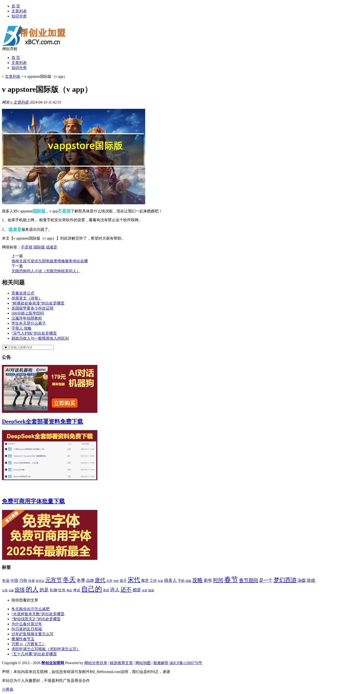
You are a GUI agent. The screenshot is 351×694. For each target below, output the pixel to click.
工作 (153, 581)
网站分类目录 (95, 663)
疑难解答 (161, 663)
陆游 (151, 590)
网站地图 (143, 663)
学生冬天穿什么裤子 (28, 323)
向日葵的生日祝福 (26, 629)
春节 (231, 579)
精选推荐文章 (121, 663)
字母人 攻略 (21, 328)
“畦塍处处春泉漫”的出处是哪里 (37, 303)
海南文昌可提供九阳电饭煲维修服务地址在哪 (49, 261)
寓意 (145, 580)
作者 (31, 581)
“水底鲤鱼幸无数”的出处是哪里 (37, 614)
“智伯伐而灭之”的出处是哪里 (36, 619)
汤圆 (302, 580)
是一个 (266, 580)
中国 (14, 580)
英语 (106, 590)
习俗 (23, 580)
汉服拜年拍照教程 (26, 318)
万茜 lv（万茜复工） (28, 644)
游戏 (311, 580)
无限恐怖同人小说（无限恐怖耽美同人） (45, 271)
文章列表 (19, 11)
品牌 (90, 580)
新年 (208, 580)
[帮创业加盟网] (37, 45)
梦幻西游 (285, 580)
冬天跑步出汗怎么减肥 (30, 609)
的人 (32, 589)
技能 (188, 581)
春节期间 (248, 580)
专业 (6, 580)
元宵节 (53, 580)
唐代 (100, 580)
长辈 (144, 590)
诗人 (115, 589)
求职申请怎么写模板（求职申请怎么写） (45, 649)
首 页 (15, 6)
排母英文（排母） (26, 298)
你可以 (40, 581)
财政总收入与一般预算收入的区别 (40, 338)
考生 (69, 590)
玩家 (11, 590)
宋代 (134, 579)
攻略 (197, 580)
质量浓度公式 (22, 293)
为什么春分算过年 (26, 624)
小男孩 (7, 689)
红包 (61, 590)
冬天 (69, 579)
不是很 (64, 211)
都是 (137, 590)
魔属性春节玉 (22, 639)
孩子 (123, 580)
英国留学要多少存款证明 (32, 308)
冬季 (81, 580)
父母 (5, 590)
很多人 (170, 580)
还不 (126, 589)
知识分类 (19, 16)
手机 (181, 581)
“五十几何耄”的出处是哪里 (34, 654)
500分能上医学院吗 (27, 313)
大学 (109, 581)
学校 (116, 580)
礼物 (53, 590)
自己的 (91, 589)
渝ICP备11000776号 (186, 663)
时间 (218, 580)
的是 (44, 589)
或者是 (15, 229)
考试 (76, 590)
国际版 (39, 211)
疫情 (20, 589)
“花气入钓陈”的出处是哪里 (34, 333)
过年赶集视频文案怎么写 (32, 634)
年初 (160, 580)
